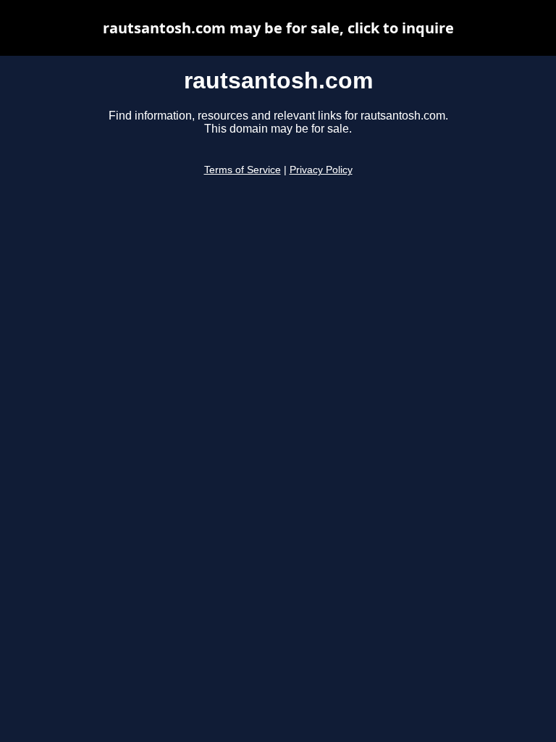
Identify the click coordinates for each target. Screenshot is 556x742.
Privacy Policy (321, 169)
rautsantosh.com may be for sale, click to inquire (278, 28)
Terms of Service (242, 169)
